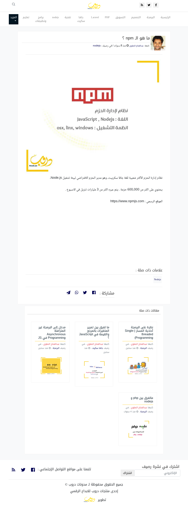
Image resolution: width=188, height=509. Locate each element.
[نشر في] (68, 293)
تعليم (26, 17)
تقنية (68, 17)
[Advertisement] (94, 239)
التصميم (136, 17)
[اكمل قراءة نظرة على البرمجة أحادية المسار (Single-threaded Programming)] (137, 366)
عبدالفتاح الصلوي (136, 46)
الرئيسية (165, 17)
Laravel (95, 17)
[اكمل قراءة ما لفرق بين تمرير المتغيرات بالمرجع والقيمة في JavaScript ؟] (94, 370)
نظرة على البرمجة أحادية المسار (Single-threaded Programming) (139, 332)
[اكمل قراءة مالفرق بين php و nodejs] (137, 429)
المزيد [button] (13, 17)
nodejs (55, 17)
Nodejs (157, 279)
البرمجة (151, 17)
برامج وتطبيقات (40, 19)
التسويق (120, 17)
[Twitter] (85, 293)
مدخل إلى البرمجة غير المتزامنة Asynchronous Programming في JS (52, 332)
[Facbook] (94, 293)
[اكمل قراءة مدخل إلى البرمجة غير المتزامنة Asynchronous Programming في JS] (50, 366)
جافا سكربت (81, 19)
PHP (107, 17)
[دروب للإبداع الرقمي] (89, 500)
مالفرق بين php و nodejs (142, 399)
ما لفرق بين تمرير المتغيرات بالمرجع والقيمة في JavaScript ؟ (94, 332)
